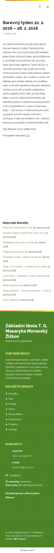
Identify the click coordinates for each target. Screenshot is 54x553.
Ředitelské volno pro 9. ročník (18, 242)
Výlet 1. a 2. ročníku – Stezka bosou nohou (25, 266)
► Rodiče (10, 403)
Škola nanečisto (11, 285)
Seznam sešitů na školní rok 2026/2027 (24, 233)
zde (28, 135)
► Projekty (11, 424)
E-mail (16, 462)
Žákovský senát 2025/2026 (17, 227)
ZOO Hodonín (10, 300)
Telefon (17, 451)
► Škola (10, 409)
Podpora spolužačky (14, 251)
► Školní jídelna (14, 414)
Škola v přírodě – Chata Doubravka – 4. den (26, 290)
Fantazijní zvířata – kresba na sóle (20, 257)
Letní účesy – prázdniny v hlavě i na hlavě (25, 275)
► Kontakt (11, 429)
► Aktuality (11, 393)
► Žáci (9, 398)
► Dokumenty (13, 419)
